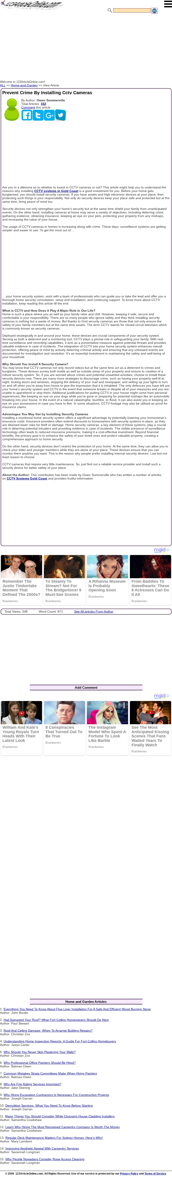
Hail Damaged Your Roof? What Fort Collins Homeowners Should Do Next (56, 1020)
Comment (28, 107)
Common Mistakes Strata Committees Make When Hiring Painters (50, 1073)
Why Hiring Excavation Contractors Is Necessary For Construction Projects (56, 1095)
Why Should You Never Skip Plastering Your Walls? (40, 1052)
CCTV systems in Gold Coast (56, 191)
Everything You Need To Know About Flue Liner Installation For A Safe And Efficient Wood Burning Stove (77, 1009)
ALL (2, 85)
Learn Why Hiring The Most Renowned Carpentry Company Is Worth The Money (62, 1127)
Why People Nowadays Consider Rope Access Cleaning (44, 1159)
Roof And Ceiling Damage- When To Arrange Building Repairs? (48, 1030)
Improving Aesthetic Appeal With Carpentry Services (42, 1148)
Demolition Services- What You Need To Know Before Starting (49, 1105)
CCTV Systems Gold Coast (27, 478)
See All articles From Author (93, 611)
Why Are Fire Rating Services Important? (32, 1084)
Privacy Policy (129, 1173)
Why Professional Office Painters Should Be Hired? (40, 1062)
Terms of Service (155, 1173)
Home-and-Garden (24, 85)
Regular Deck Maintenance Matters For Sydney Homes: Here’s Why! (54, 1137)
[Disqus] (86, 817)
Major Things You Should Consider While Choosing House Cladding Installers (60, 1116)
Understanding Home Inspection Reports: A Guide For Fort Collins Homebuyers (60, 1041)
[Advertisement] (86, 47)
